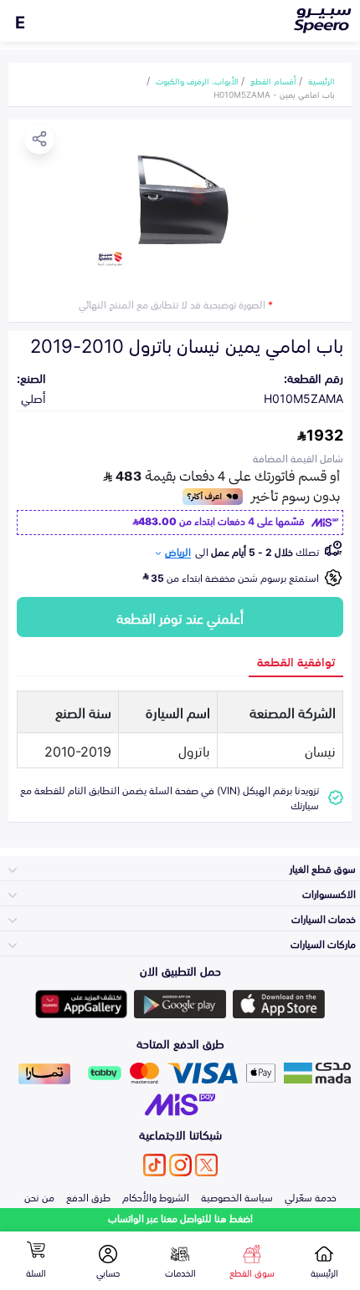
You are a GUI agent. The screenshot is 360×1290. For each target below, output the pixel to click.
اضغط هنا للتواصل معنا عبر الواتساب (180, 1217)
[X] (206, 1165)
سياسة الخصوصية (237, 1196)
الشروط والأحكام (155, 1196)
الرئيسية (321, 80)
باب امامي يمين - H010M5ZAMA (274, 93)
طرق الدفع (88, 1196)
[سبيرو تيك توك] (154, 1165)
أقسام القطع (273, 80)
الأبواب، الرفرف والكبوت (197, 80)
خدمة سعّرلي (311, 1196)
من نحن (39, 1196)
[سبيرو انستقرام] (180, 1165)
